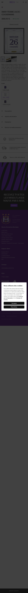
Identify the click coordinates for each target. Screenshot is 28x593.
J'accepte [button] (14, 303)
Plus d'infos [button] (14, 307)
